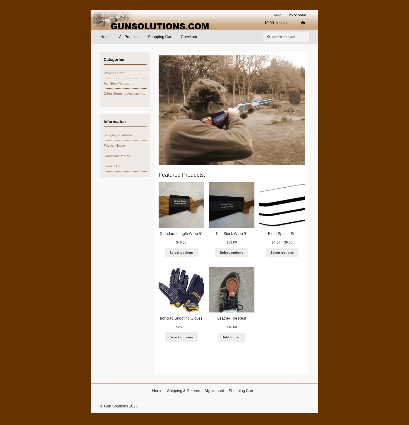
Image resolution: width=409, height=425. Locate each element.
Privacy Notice (114, 145)
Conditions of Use (117, 156)
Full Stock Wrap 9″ (231, 234)
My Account (297, 15)
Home (277, 15)
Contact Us (112, 166)
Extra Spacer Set (282, 234)
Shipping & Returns (118, 135)
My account (214, 391)
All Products (129, 37)
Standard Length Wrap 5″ (181, 234)
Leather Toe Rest (231, 318)
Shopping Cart (160, 37)
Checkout (189, 37)
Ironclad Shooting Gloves (181, 318)
